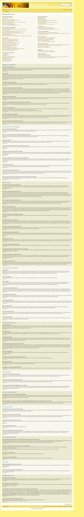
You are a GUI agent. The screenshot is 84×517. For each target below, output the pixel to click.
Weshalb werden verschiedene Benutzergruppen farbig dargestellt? (48, 22)
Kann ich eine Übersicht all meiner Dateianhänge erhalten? (46, 51)
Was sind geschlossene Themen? (7, 60)
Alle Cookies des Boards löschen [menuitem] (58, 506)
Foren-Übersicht (6, 11)
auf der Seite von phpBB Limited (33, 479)
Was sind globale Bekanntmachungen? (8, 57)
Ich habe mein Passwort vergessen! (7, 23)
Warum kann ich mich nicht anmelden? (8, 21)
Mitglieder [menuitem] (50, 506)
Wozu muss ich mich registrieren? (7, 17)
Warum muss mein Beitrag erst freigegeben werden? (10, 49)
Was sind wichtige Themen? (6, 59)
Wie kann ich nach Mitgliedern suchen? (43, 40)
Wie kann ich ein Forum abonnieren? (43, 46)
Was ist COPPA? (4, 18)
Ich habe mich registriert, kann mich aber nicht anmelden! (10, 20)
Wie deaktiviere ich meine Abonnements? (44, 47)
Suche (69, 4)
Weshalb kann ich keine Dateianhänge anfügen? (9, 45)
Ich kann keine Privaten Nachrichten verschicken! (45, 27)
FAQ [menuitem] (9, 9)
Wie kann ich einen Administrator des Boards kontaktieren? (46, 57)
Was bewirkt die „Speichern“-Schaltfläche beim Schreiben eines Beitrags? (13, 48)
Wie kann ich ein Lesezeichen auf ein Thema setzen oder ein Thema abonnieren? (50, 45)
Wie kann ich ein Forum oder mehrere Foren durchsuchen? (47, 37)
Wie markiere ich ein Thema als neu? (7, 50)
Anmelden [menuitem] (70, 9)
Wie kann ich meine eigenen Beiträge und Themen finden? (46, 41)
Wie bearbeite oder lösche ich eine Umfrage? (9, 43)
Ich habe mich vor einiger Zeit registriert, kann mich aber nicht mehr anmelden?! (14, 22)
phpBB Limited (62, 153)
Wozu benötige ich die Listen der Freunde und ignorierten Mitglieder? (48, 32)
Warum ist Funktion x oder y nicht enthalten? (44, 55)
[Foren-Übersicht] (16, 5)
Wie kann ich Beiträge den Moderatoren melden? (9, 47)
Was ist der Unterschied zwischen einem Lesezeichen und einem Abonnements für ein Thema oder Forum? (54, 44)
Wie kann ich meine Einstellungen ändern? (8, 28)
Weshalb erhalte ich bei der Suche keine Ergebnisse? (46, 38)
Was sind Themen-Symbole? (6, 61)
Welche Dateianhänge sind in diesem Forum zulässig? (46, 50)
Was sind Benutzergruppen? (42, 19)
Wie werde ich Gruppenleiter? (42, 21)
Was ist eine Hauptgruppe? (42, 23)
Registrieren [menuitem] (65, 9)
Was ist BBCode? (5, 53)
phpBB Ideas (50, 484)
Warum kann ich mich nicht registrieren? (8, 19)
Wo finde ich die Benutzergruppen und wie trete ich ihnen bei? (47, 20)
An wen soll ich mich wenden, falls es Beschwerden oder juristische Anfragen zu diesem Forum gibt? (53, 56)
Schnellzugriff (5, 9)
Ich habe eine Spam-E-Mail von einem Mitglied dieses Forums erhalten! (48, 29)
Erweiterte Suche (71, 4)
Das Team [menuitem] (45, 506)
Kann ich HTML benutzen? (6, 54)
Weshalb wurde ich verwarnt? (6, 46)
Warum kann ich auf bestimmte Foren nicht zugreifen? (10, 44)
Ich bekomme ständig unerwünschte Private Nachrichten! (46, 28)
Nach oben (5, 71)
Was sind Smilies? (5, 55)
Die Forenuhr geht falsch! (6, 30)
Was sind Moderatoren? (41, 18)
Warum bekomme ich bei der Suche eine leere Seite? (46, 39)
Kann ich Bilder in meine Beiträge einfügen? (8, 56)
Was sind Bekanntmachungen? (7, 58)
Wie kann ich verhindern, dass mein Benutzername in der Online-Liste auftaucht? (14, 29)
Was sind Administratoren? (42, 17)
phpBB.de (69, 153)
